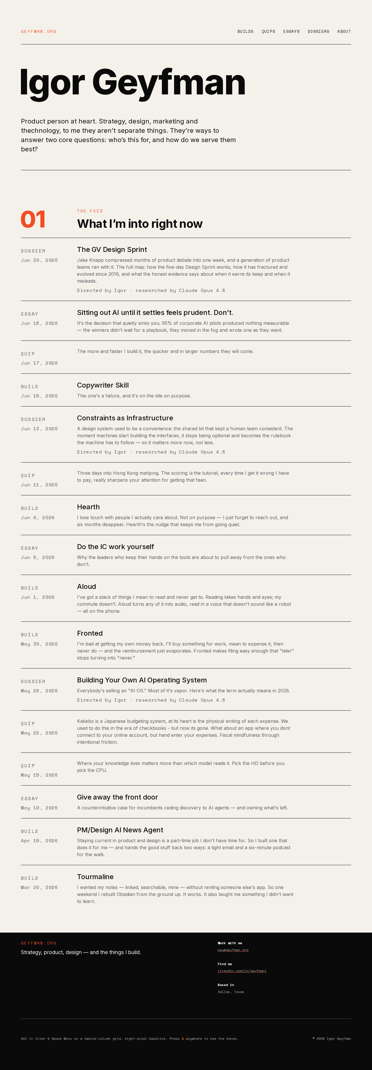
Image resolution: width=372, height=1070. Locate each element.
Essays (291, 31)
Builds (245, 31)
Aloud (86, 586)
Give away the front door (117, 797)
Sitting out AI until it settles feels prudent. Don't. (155, 312)
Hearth (88, 507)
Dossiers (318, 31)
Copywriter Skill (102, 385)
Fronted (90, 633)
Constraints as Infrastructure (125, 418)
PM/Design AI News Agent (120, 830)
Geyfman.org (39, 31)
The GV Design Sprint (112, 249)
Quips (269, 31)
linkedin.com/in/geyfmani (242, 970)
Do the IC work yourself (115, 546)
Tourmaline (95, 876)
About (344, 31)
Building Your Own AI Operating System (142, 680)
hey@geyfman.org (233, 949)
